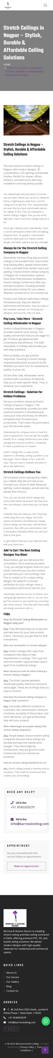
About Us (11, 972)
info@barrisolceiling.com (30, 824)
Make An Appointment (26, 866)
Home (7, 64)
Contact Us (12, 990)
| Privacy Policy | (27, 1047)
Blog (8, 986)
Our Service (12, 977)
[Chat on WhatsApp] (46, 1021)
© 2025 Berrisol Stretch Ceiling (23, 1043)
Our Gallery (12, 981)
